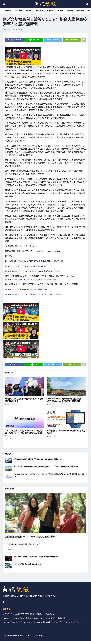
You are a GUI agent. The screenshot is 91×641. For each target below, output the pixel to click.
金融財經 (8, 10)
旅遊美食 (39, 10)
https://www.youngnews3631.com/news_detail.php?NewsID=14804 (31, 279)
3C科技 (60, 10)
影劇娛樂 (70, 10)
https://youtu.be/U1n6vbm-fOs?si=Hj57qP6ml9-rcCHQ (26, 289)
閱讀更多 (10, 550)
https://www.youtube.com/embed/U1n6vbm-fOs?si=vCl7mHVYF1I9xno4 (33, 294)
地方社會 (50, 10)
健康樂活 (29, 10)
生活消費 (18, 10)
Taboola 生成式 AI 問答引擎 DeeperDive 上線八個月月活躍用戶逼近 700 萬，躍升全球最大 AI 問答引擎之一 (24, 433)
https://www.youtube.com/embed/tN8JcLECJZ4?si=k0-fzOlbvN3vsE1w (32, 271)
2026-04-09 (6, 29)
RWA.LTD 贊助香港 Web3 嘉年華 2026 (27, 564)
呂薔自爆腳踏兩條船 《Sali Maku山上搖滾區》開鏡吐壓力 (30, 536)
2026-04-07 (9, 540)
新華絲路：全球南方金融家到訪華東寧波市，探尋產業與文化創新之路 (37, 459)
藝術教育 (80, 10)
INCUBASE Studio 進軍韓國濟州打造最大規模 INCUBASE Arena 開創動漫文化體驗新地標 (64, 400)
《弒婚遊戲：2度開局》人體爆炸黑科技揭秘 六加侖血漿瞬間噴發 (36, 557)
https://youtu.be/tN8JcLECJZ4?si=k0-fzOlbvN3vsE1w (25, 266)
